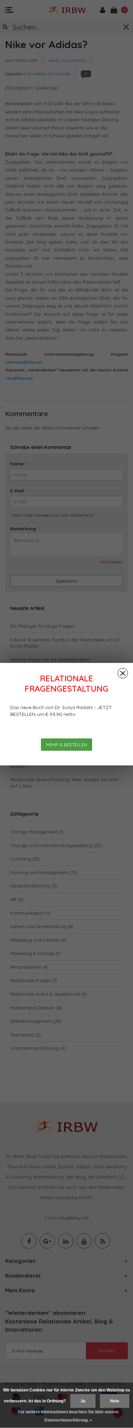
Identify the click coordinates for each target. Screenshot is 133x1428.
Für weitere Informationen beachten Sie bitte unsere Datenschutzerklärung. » (68, 1416)
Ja (82, 1401)
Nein (114, 1401)
